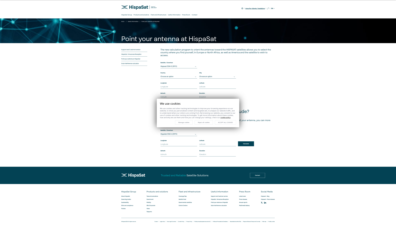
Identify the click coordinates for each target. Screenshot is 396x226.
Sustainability (125, 202)
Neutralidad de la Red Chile (235, 221)
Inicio (122, 21)
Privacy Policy (189, 221)
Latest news (242, 196)
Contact (194, 15)
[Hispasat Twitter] (262, 202)
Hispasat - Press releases (268, 199)
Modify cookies (271, 221)
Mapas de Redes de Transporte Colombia (251, 221)
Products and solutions (157, 191)
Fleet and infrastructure (189, 191)
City (200, 73)
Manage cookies (183, 122)
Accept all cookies (225, 122)
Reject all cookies (204, 122)
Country (162, 73)
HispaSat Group (128, 191)
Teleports (149, 211)
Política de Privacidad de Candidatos (220, 221)
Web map (264, 221)
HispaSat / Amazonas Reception (220, 199)
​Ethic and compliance (127, 205)
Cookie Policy (225, 117)
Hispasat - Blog (265, 196)
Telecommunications (152, 196)
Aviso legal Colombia (171, 221)
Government (150, 199)
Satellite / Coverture (166, 62)
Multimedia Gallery (244, 205)
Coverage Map (183, 196)
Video (148, 208)
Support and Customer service (219, 196)
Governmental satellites (185, 202)
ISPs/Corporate (151, 205)
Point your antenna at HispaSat (219, 202)
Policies (123, 208)
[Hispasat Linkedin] (265, 202)
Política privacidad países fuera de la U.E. (202, 221)
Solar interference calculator (219, 205)
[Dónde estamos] (242, 8)
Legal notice (162, 221)
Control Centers (183, 205)
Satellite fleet (182, 199)
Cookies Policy (181, 221)
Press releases (243, 199)
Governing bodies (126, 199)
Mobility (149, 202)
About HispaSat (125, 196)
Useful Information (133, 21)
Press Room (244, 191)
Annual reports (243, 202)
